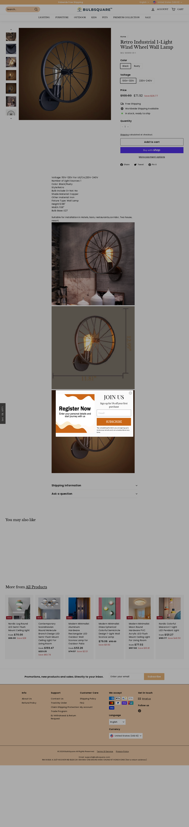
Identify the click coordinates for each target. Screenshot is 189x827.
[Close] (130, 393)
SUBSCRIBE (114, 421)
